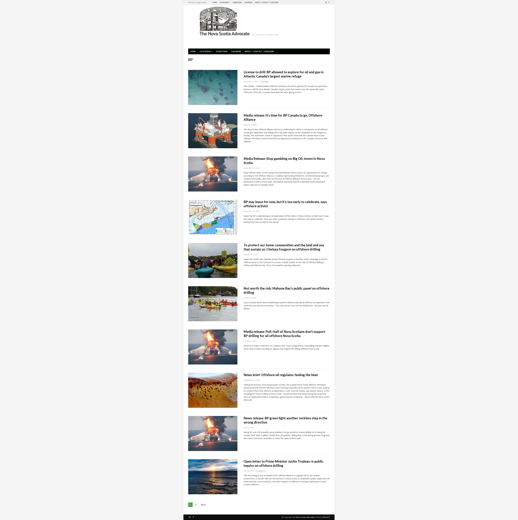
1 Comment (264, 81)
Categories (224, 2)
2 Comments (260, 471)
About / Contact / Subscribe (266, 2)
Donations (237, 2)
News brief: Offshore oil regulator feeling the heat (281, 375)
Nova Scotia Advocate (305, 517)
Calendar (248, 2)
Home (214, 2)
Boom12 (326, 517)
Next (203, 504)
